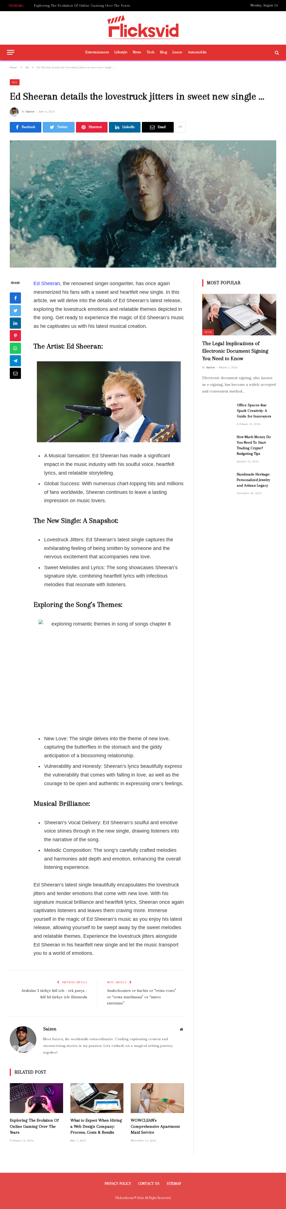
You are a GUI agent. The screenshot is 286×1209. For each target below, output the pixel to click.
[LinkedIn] (15, 323)
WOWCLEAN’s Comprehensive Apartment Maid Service (155, 1126)
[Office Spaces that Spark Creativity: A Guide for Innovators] (217, 412)
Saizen (30, 111)
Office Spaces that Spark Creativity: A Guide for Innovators (254, 410)
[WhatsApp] (15, 348)
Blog (163, 52)
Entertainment (97, 52)
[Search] (276, 52)
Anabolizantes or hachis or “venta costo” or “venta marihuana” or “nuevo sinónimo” (141, 996)
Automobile (197, 52)
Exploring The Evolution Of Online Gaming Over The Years (34, 1126)
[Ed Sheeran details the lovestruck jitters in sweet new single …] (143, 204)
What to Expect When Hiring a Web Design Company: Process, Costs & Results (90, 5)
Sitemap (174, 1184)
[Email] (15, 373)
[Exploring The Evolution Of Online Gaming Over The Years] (36, 1098)
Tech (150, 52)
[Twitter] (15, 310)
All (14, 82)
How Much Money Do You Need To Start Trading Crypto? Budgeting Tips (254, 445)
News (137, 52)
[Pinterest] (15, 335)
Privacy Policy (118, 1184)
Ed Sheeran (47, 283)
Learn (177, 52)
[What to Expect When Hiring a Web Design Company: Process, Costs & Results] (97, 1098)
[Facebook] (15, 298)
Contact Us (149, 1184)
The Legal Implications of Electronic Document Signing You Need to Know (235, 351)
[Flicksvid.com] (143, 28)
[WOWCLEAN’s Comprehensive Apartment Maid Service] (157, 1098)
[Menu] (10, 52)
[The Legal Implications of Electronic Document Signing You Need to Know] (239, 314)
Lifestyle (121, 52)
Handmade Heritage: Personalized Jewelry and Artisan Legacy (253, 479)
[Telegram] (15, 360)
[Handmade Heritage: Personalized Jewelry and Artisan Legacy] (217, 481)
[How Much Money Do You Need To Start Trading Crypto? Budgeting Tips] (217, 444)
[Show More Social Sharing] (180, 127)
